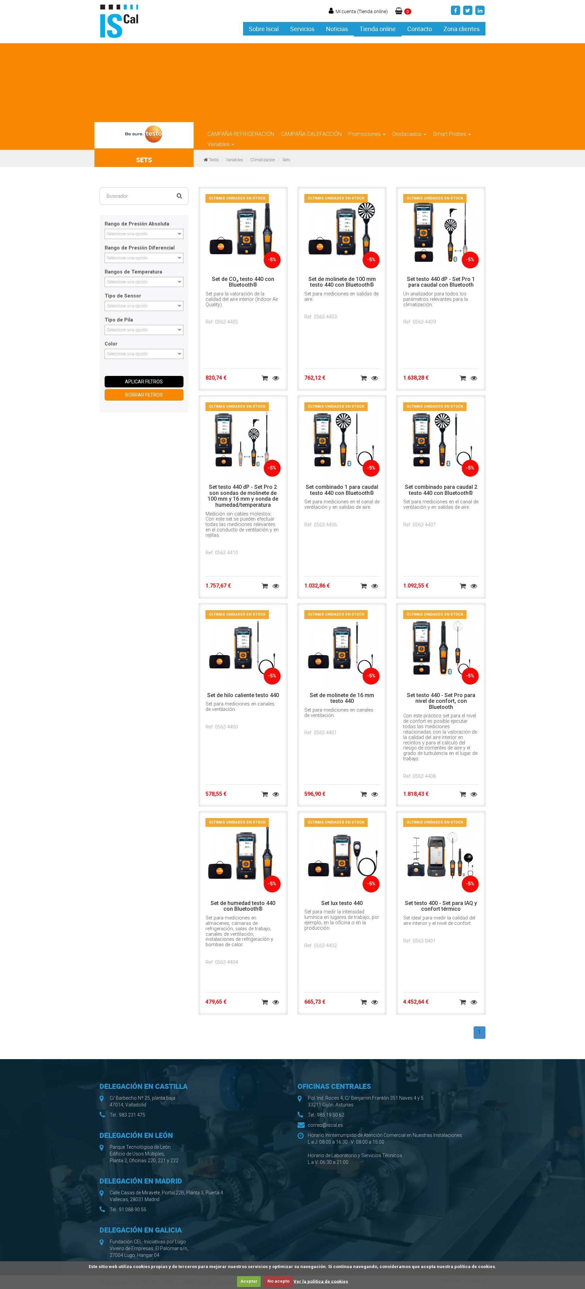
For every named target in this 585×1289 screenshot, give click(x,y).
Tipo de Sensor (123, 296)
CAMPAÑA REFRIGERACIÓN (241, 134)
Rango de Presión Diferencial (140, 248)
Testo (214, 159)
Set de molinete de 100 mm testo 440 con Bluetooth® (342, 282)
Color (111, 344)
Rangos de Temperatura (133, 272)
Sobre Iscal (264, 29)
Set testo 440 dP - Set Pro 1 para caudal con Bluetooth (441, 282)
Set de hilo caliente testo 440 (243, 695)
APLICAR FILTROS (144, 381)
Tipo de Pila (119, 320)
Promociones (365, 134)
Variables (219, 144)
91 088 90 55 (132, 1209)
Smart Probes (450, 134)
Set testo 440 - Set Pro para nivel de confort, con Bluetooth (441, 701)
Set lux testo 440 (342, 903)
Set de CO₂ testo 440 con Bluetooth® (243, 282)
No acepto (278, 1281)
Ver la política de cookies (321, 1281)
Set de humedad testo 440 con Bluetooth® (243, 906)
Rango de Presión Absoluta (137, 224)
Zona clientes (461, 29)
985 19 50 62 (330, 1115)
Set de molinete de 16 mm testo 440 (342, 698)
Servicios (302, 29)
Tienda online (378, 29)
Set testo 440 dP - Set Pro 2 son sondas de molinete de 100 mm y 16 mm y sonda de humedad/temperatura (243, 496)
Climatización (262, 159)
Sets (286, 159)
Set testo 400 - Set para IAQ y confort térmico (441, 906)
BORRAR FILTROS (144, 395)
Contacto (419, 29)
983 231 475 (132, 1115)
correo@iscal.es (325, 1125)
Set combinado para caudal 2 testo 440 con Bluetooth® (441, 490)
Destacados (407, 134)
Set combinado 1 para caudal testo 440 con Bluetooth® (342, 490)
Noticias (337, 29)
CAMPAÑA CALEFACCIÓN (311, 134)
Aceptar (249, 1281)
